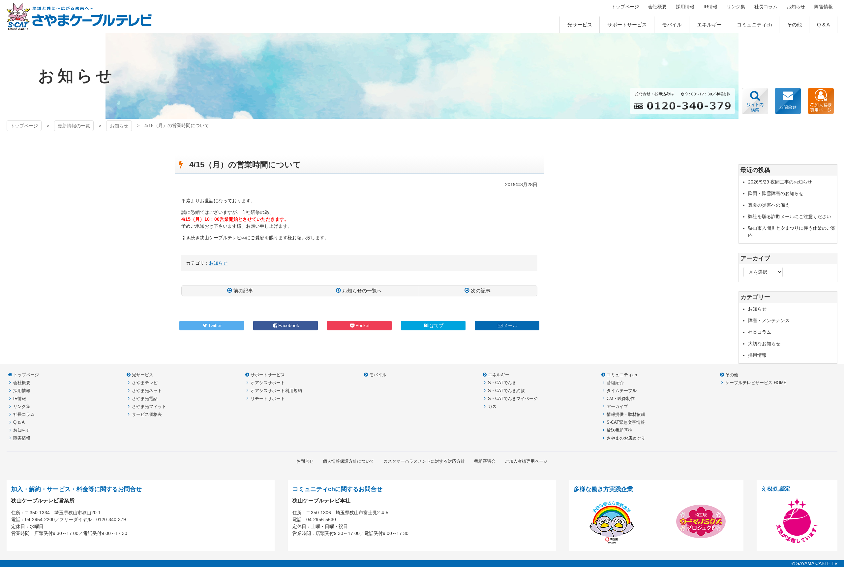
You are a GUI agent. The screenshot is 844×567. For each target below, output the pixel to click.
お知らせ (119, 125)
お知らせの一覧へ (362, 290)
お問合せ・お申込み (788, 101)
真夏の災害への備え (769, 205)
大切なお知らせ (764, 343)
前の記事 (243, 290)
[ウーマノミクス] (701, 542)
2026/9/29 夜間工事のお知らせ (780, 181)
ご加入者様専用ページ (821, 101)
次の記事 (481, 290)
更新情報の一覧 (74, 125)
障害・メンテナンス (769, 320)
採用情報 (757, 355)
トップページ (24, 125)
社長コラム (759, 332)
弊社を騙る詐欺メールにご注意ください (789, 216)
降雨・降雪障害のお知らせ (775, 193)
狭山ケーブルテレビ (79, 16)
